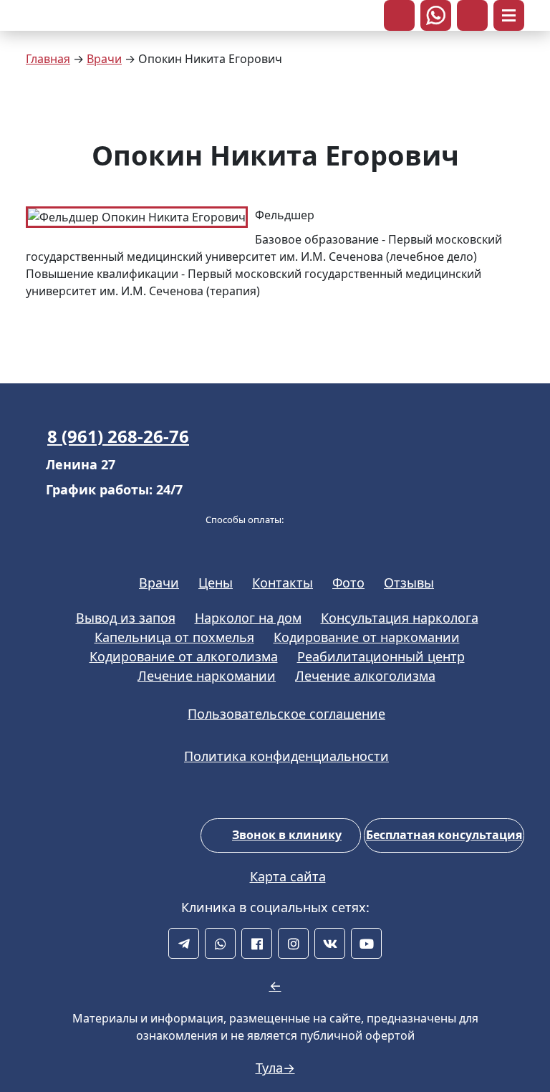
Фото (348, 582)
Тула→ (275, 1067)
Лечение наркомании (207, 675)
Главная (48, 59)
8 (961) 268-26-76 (118, 436)
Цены (215, 582)
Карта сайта (288, 876)
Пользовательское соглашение (286, 713)
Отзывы (409, 582)
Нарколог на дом (248, 617)
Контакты (282, 582)
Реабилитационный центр (381, 656)
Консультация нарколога (399, 617)
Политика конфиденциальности (286, 756)
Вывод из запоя (125, 617)
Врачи (104, 59)
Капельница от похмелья (174, 637)
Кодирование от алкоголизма (184, 656)
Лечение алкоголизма (365, 675)
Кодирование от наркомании (367, 637)
